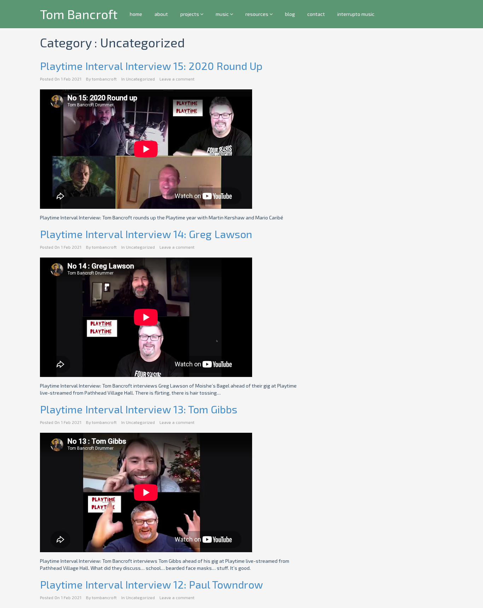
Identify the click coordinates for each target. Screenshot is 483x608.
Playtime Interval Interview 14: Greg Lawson (146, 234)
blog (290, 14)
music (223, 14)
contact (316, 14)
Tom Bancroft (78, 14)
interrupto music (355, 14)
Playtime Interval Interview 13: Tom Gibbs (138, 409)
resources (257, 14)
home (136, 14)
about (161, 14)
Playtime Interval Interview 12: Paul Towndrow (151, 584)
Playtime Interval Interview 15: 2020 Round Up (151, 65)
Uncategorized (140, 78)
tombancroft (104, 78)
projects (190, 14)
